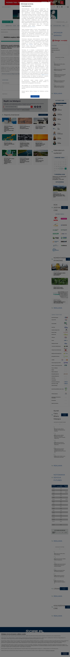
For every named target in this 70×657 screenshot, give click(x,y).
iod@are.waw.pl (44, 74)
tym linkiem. (32, 26)
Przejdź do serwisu (35, 96)
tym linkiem (29, 44)
